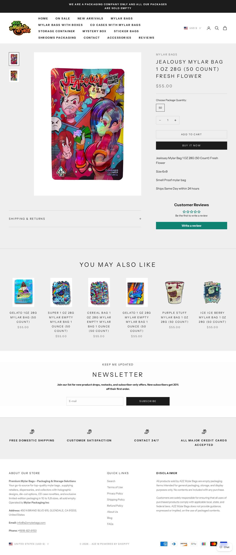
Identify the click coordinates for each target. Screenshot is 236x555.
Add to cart (191, 134)
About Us (112, 511)
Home (43, 18)
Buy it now (191, 145)
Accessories (119, 37)
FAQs (110, 524)
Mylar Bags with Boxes (60, 25)
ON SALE (62, 18)
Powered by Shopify (115, 544)
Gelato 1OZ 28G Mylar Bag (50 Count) (23, 317)
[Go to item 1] (14, 59)
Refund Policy (115, 505)
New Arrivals (90, 18)
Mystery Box (95, 31)
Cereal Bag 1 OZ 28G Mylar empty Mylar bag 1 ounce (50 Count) (99, 322)
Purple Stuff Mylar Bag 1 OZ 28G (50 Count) (175, 317)
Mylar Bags (122, 18)
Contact (92, 37)
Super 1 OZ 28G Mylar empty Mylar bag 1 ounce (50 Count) (61, 322)
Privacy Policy (115, 493)
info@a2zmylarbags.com (31, 522)
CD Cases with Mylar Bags (115, 25)
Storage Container (56, 31)
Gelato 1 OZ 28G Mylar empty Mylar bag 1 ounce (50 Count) (137, 322)
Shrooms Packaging (57, 37)
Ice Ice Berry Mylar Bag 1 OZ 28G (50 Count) (212, 317)
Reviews (147, 37)
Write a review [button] (191, 225)
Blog (109, 518)
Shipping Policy (116, 499)
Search (111, 481)
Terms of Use (115, 487)
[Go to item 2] (14, 76)
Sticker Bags (126, 31)
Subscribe (147, 401)
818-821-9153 (28, 530)
